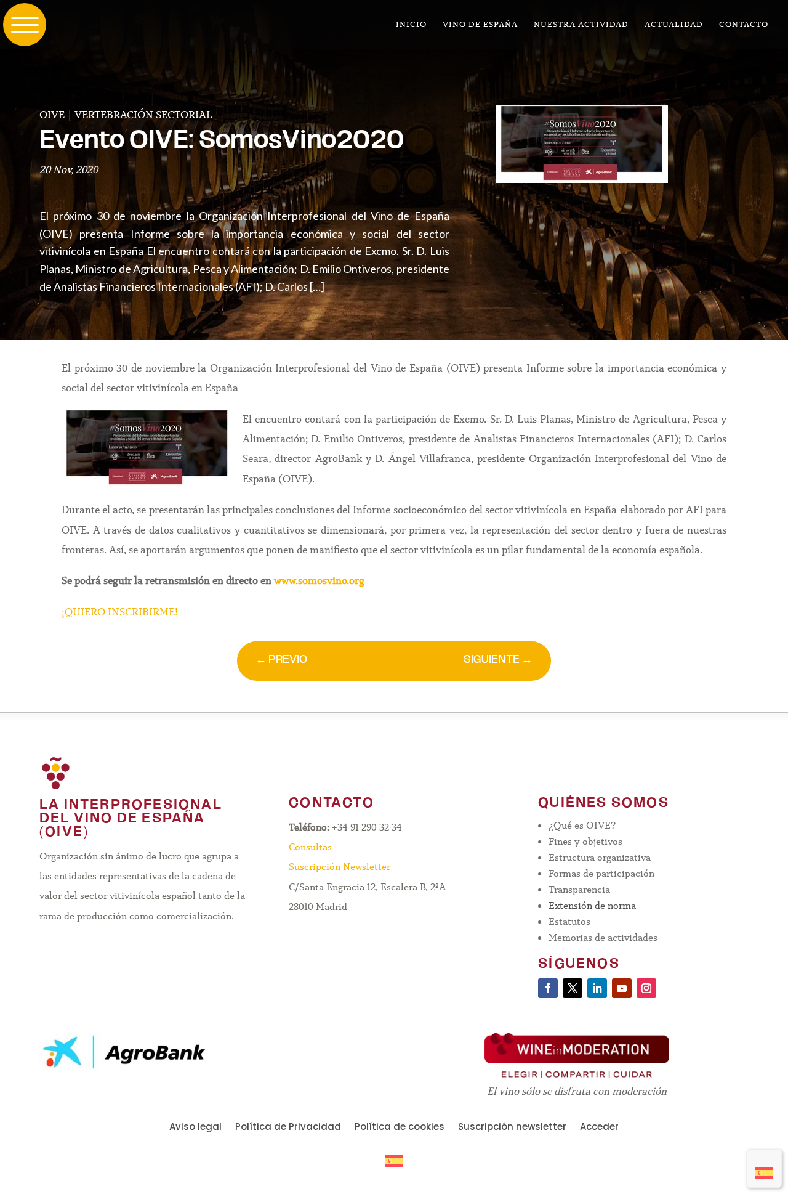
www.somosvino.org (319, 580)
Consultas (310, 846)
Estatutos (569, 921)
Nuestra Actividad (581, 25)
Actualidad (674, 25)
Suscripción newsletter (512, 1128)
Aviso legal (195, 1128)
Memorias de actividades (603, 937)
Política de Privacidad (288, 1128)
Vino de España (480, 25)
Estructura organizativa (600, 857)
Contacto (743, 25)
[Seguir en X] (572, 988)
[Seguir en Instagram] (646, 988)
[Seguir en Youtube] (622, 988)
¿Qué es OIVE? (582, 825)
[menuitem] (764, 1168)
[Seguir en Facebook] (548, 988)
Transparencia (579, 889)
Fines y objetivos (585, 841)
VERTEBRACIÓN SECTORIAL (143, 114)
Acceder (599, 1128)
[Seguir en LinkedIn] (597, 988)
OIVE (52, 114)
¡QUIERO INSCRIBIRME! (121, 612)
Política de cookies (399, 1128)
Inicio (411, 25)
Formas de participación (601, 873)
